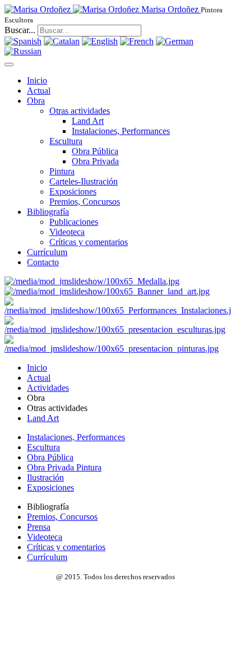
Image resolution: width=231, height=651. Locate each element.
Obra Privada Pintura (64, 467)
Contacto (43, 262)
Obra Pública (95, 151)
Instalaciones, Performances (121, 131)
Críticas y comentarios (88, 242)
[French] (137, 41)
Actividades (48, 388)
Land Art (88, 121)
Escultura (65, 141)
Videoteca (67, 232)
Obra (36, 100)
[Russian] (22, 51)
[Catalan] (62, 41)
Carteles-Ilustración (83, 181)
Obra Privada (95, 161)
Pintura (62, 171)
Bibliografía (48, 211)
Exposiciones (72, 191)
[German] (174, 41)
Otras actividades (79, 111)
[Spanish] (22, 41)
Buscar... (19, 30)
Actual (38, 90)
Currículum (47, 252)
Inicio (37, 80)
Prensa (38, 527)
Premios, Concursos (84, 201)
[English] (100, 41)
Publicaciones (73, 222)
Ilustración (45, 477)
